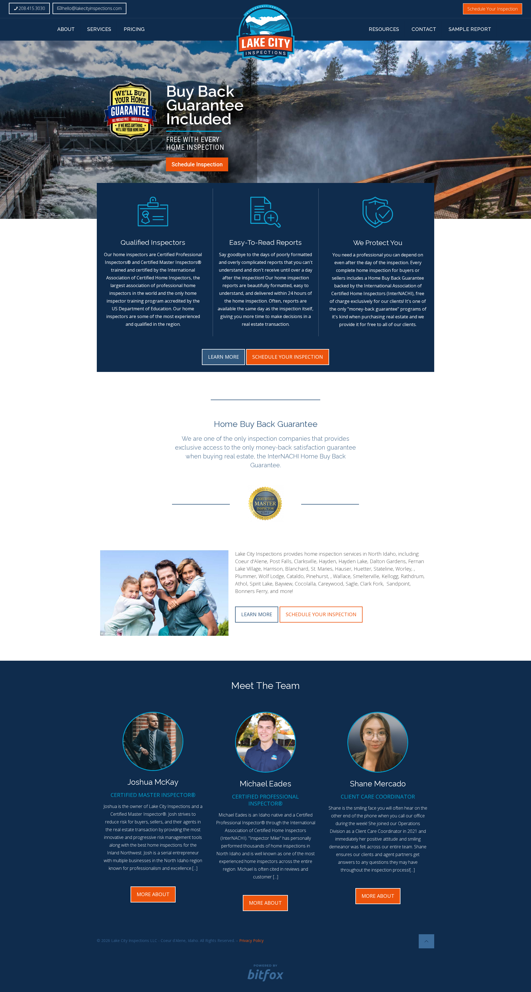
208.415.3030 (32, 8)
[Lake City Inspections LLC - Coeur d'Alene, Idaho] (265, 32)
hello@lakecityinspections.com (92, 8)
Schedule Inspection (197, 164)
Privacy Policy (251, 940)
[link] (265, 504)
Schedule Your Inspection (492, 9)
